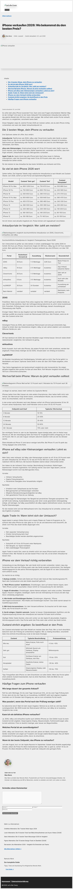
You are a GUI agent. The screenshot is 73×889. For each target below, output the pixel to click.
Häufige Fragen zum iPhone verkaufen (22, 99)
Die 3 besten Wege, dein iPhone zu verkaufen (25, 82)
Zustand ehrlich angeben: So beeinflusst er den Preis (28, 97)
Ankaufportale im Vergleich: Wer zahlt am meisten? (27, 86)
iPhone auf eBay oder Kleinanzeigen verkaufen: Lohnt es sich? (31, 91)
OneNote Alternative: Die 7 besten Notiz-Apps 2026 (20, 828)
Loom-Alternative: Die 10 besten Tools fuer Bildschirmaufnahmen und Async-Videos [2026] (32, 832)
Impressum (6, 881)
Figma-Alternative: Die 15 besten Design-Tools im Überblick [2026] (25, 840)
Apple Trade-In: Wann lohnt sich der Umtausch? (26, 93)
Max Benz (8, 775)
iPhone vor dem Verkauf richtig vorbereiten (24, 95)
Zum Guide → (10, 869)
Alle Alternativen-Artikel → (12, 849)
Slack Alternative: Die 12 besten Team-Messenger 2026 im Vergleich (25, 836)
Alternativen (7, 16)
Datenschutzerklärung (20, 881)
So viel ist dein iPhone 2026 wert (20, 84)
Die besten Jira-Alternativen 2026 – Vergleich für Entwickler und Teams (26, 844)
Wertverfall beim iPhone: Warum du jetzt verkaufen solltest (30, 89)
